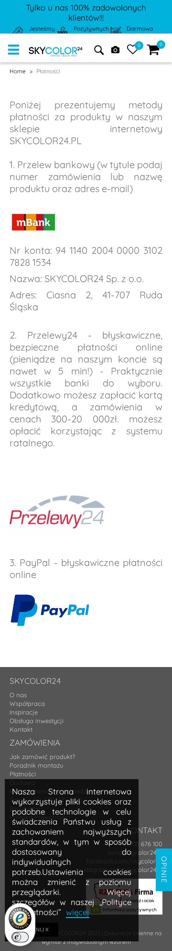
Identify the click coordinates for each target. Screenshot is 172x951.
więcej (77, 912)
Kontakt (21, 729)
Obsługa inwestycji (37, 721)
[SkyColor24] (56, 50)
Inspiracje (24, 712)
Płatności (23, 774)
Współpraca (27, 703)
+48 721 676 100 (140, 844)
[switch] (20, 937)
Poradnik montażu (36, 765)
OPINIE (164, 869)
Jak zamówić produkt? (42, 756)
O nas (18, 695)
